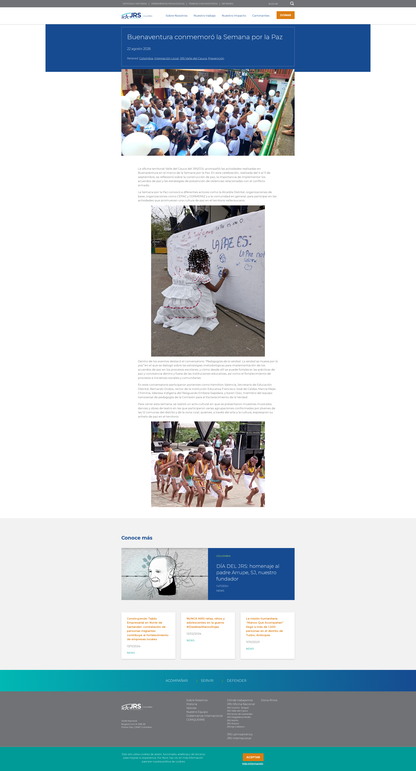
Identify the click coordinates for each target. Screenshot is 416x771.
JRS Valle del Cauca (193, 58)
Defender (236, 681)
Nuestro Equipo (197, 711)
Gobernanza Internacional (204, 715)
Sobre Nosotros (177, 15)
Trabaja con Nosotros (203, 3)
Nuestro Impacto (234, 15)
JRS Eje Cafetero (236, 726)
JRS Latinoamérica (240, 734)
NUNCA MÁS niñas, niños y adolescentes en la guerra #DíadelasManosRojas (206, 622)
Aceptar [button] (253, 757)
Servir (207, 681)
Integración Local (166, 58)
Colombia (146, 58)
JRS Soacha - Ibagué (238, 707)
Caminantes (260, 15)
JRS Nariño (232, 720)
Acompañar (177, 681)
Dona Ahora (269, 700)
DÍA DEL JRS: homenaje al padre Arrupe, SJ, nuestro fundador (247, 572)
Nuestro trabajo (205, 15)
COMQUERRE (195, 719)
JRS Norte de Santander (240, 714)
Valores (191, 708)
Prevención (216, 58)
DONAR (285, 15)
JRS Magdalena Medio (239, 717)
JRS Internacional (239, 738)
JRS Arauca (233, 723)
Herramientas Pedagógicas (168, 3)
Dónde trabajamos (240, 700)
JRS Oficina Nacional (241, 704)
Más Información (252, 763)
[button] (292, 4)
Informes (227, 3)
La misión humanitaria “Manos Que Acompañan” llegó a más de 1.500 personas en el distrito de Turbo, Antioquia (264, 627)
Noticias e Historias (135, 3)
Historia (191, 704)
